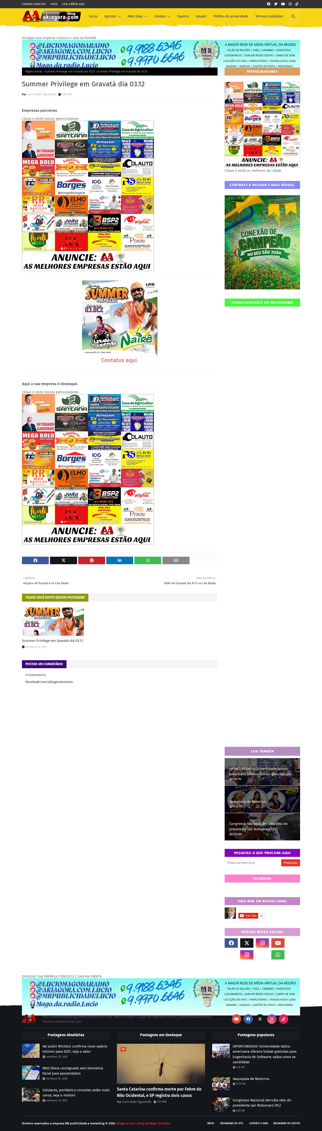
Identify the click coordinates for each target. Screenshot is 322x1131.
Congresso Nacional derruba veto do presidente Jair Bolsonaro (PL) (258, 826)
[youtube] (283, 4)
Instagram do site (231, 1123)
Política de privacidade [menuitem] (230, 16)
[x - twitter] (275, 4)
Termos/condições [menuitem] (269, 16)
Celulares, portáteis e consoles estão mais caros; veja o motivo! (75, 1093)
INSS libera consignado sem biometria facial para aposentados (72, 1071)
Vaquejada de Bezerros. (248, 801)
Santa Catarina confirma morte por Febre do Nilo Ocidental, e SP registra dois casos (159, 1092)
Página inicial (33, 71)
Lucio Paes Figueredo (41, 94)
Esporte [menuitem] (183, 16)
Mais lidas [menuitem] (135, 16)
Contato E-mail (258, 1123)
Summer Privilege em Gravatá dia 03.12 (70, 71)
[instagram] (290, 4)
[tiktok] (296, 4)
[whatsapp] (278, 954)
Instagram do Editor (286, 1123)
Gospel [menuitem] (201, 16)
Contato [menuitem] (160, 16)
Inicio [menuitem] (93, 16)
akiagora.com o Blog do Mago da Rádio (143, 1123)
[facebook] (268, 4)
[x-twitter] (246, 943)
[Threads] (231, 954)
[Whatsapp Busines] (293, 954)
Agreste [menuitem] (110, 16)
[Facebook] (262, 954)
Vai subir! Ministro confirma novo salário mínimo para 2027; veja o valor (74, 1049)
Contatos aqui (119, 360)
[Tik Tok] (293, 943)
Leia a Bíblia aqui (73, 4)
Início (54, 4)
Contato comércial (34, 4)
